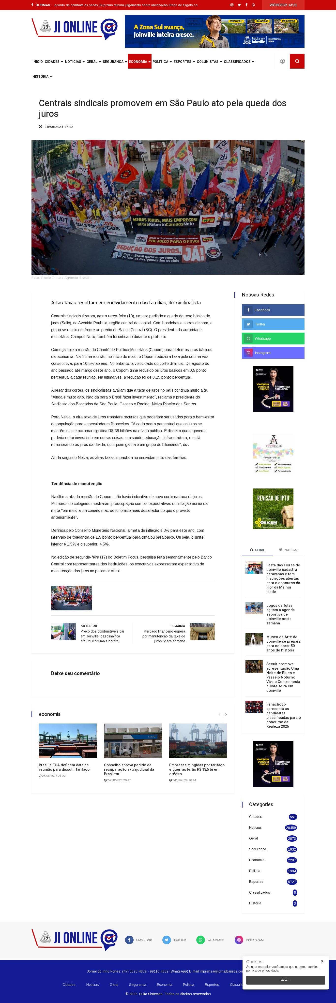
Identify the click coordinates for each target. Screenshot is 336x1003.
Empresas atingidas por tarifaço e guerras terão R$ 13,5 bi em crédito (197, 769)
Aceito (285, 980)
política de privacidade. (262, 970)
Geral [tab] (259, 537)
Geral (92, 61)
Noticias (73, 61)
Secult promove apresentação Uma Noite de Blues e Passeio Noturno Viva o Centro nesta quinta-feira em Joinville (283, 664)
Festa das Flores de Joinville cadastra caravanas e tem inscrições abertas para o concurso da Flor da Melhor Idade (283, 566)
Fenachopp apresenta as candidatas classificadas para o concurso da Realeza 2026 (283, 702)
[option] (115, 5)
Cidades (52, 61)
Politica (160, 61)
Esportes (182, 61)
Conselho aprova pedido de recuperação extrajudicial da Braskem (129, 769)
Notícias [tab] (291, 537)
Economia (138, 61)
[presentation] (219, 714)
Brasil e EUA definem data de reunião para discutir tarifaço (64, 767)
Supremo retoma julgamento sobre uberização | (115, 5)
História (40, 76)
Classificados (237, 61)
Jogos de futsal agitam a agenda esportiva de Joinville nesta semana (280, 601)
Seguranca (113, 61)
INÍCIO (37, 61)
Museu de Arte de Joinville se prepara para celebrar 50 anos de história (283, 630)
